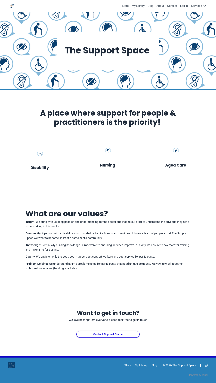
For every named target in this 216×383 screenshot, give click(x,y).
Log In (184, 5)
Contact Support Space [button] (108, 334)
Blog (150, 5)
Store (125, 5)
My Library (138, 5)
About (160, 5)
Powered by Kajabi (198, 375)
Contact (172, 5)
